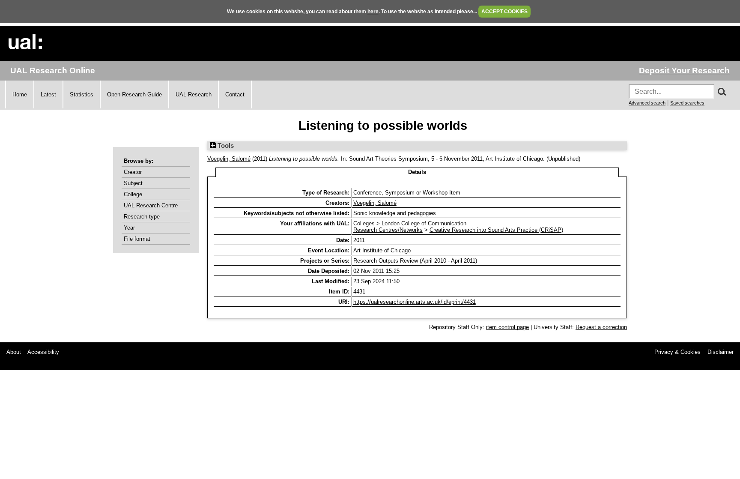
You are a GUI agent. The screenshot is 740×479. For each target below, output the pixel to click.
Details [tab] (417, 172)
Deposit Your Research (684, 70)
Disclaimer (720, 352)
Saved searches (687, 102)
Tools (225, 145)
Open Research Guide (134, 94)
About (13, 352)
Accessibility (43, 352)
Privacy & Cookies (677, 352)
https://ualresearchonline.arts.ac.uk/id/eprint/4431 (414, 302)
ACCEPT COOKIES (504, 12)
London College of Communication (424, 223)
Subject (133, 183)
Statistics (81, 94)
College (133, 194)
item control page (507, 327)
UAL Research (194, 94)
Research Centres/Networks (388, 230)
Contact (235, 94)
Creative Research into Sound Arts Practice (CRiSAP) (496, 230)
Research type (142, 216)
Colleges (364, 223)
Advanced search (647, 102)
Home (19, 94)
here (373, 12)
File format (137, 239)
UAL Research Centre (151, 205)
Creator (133, 172)
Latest (48, 94)
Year (129, 228)
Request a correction (601, 327)
